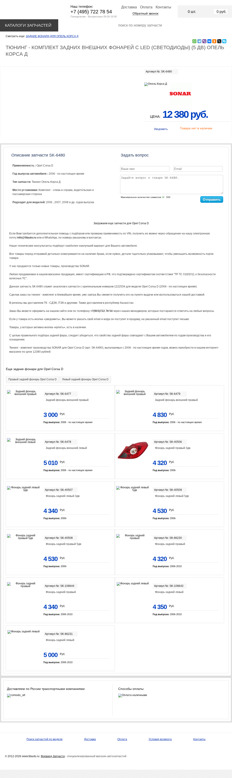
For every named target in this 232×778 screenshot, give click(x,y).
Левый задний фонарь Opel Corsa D (85, 379)
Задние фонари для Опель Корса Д (52, 36)
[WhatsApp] (194, 41)
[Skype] (224, 41)
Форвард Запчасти (53, 756)
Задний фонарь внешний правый (67, 400)
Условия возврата (160, 739)
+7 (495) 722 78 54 (91, 11)
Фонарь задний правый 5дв (63, 544)
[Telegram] (199, 41)
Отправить (212, 199)
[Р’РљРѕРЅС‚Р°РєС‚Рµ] (209, 41)
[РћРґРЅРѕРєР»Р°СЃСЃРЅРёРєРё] (214, 41)
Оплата (146, 7)
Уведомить (161, 129)
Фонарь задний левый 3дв (63, 496)
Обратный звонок (145, 13)
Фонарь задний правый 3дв (172, 448)
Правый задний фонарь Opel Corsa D (32, 379)
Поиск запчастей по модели (45, 739)
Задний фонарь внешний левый (66, 448)
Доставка (129, 7)
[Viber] (204, 41)
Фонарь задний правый (170, 544)
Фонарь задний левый (169, 592)
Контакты (163, 7)
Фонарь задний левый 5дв (172, 496)
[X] (219, 41)
